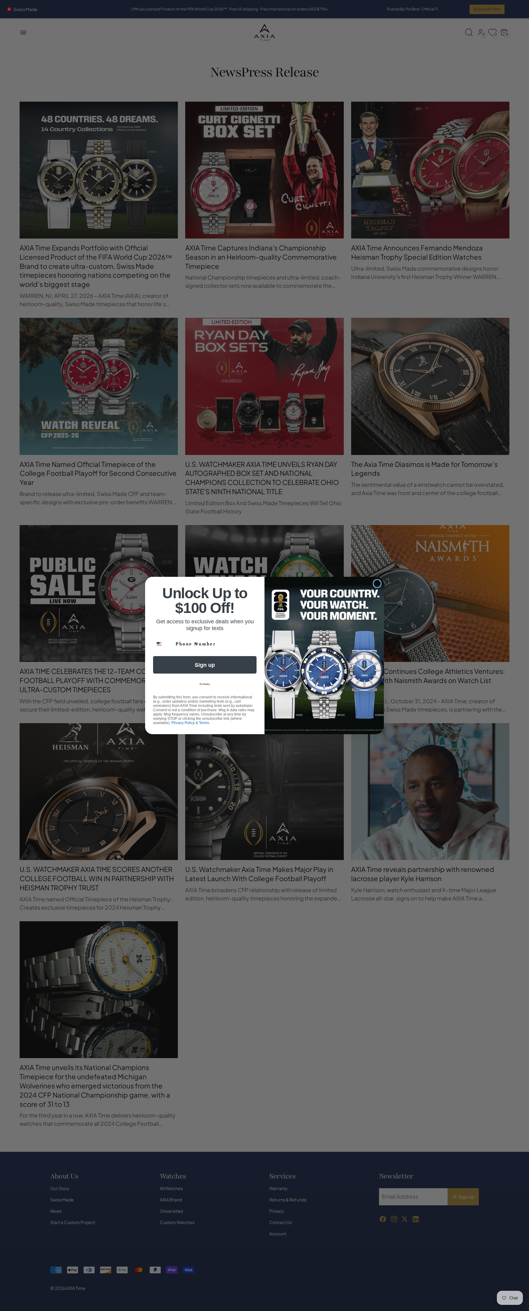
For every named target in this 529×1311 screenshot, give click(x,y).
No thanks (205, 684)
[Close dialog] (377, 583)
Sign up (205, 665)
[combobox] (162, 644)
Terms (204, 723)
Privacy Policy (183, 723)
